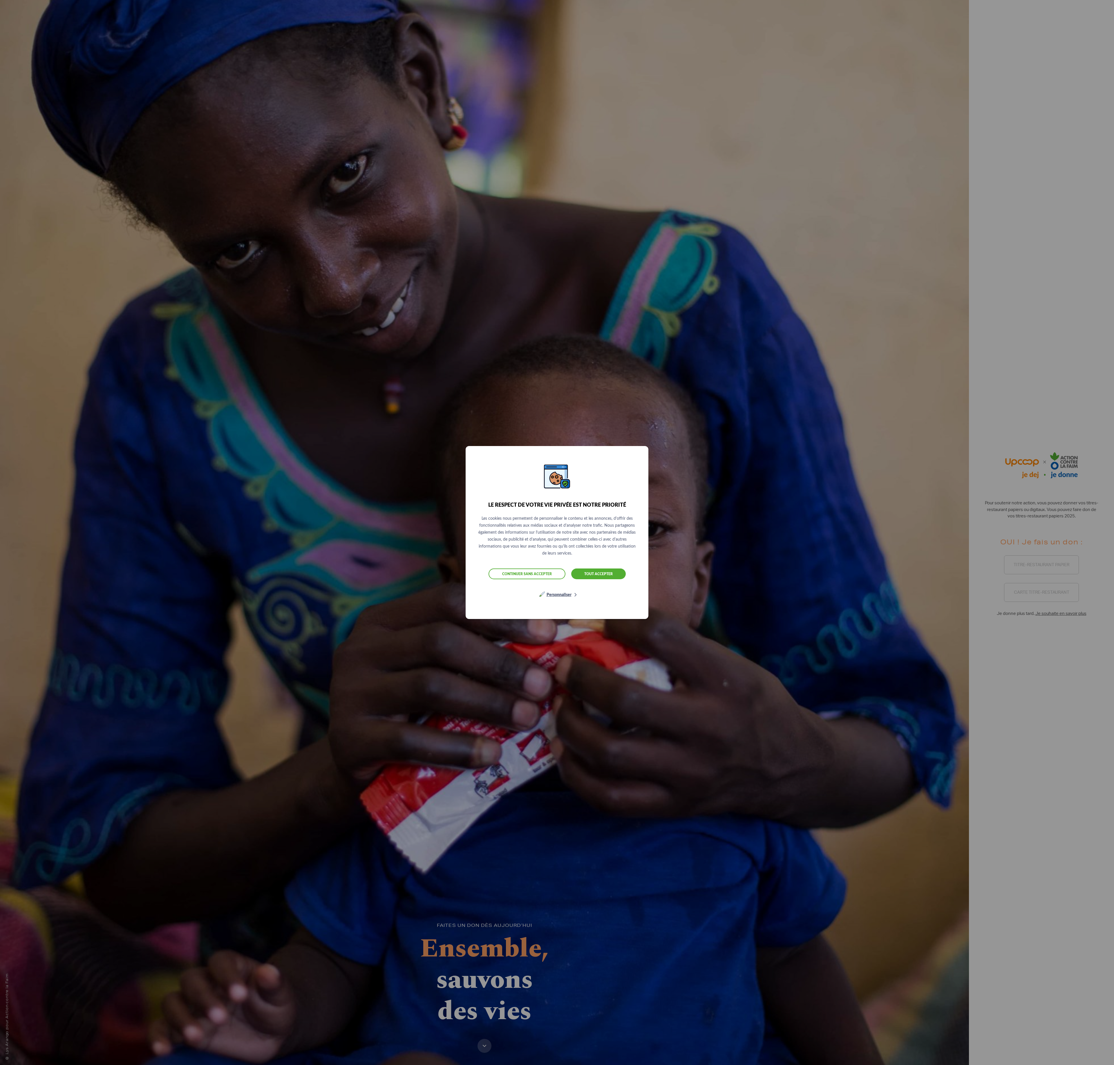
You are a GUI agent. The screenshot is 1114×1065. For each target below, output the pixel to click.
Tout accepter (598, 574)
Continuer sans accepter (527, 574)
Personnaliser (559, 595)
